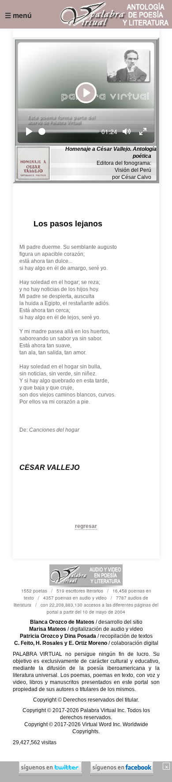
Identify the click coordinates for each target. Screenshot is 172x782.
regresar (86, 526)
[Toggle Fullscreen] (143, 131)
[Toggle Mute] (127, 131)
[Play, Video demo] (29, 131)
